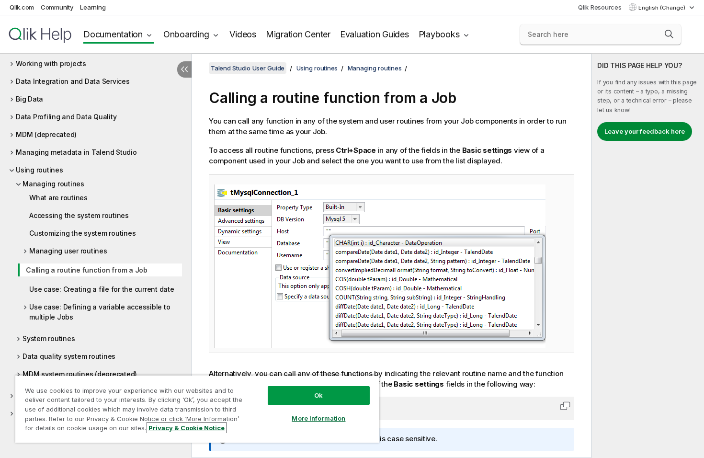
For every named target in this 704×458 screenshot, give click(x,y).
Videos (242, 34)
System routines (49, 338)
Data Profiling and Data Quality (66, 117)
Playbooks (439, 34)
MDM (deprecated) (46, 134)
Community (57, 7)
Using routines (39, 170)
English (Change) (662, 7)
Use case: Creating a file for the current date (101, 289)
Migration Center (298, 34)
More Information (318, 418)
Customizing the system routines (82, 233)
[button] (669, 34)
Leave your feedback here (644, 131)
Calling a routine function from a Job (87, 270)
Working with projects (51, 63)
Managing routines (53, 184)
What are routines (58, 198)
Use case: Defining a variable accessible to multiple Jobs (99, 312)
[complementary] (647, 256)
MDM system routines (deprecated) (80, 374)
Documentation (113, 34)
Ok (318, 395)
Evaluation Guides (374, 34)
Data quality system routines (69, 356)
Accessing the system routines (79, 215)
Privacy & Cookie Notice (186, 428)
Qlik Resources (600, 7)
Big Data (29, 99)
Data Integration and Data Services (73, 81)
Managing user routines (68, 251)
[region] (197, 409)
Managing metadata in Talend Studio (76, 152)
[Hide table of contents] (184, 69)
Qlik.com (22, 7)
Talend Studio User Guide (247, 68)
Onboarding (186, 34)
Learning (92, 7)
